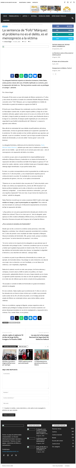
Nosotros (6, 20)
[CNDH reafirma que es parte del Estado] (25, 354)
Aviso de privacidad (58, 466)
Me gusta (69, 26)
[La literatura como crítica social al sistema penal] (31, 440)
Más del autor (23, 346)
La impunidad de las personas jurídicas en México (41, 363)
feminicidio (12, 322)
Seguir (70, 30)
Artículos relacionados (10, 346)
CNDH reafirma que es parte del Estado (25, 362)
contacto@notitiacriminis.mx (10, 451)
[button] (72, 18)
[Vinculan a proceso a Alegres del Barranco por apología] (9, 354)
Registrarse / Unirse (25, 2)
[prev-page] (45, 347)
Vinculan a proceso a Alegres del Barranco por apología (8, 363)
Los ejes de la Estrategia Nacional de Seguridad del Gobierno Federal (39, 337)
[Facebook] (65, 2)
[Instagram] (68, 2)
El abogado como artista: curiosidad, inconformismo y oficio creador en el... (42, 431)
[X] (74, 2)
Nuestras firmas (56, 429)
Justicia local (56, 443)
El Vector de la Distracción (60, 61)
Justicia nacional (57, 434)
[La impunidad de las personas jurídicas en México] (41, 354)
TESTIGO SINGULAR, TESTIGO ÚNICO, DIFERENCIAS (61, 45)
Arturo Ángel (7, 41)
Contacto (35, 2)
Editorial (34, 16)
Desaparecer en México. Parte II (62, 68)
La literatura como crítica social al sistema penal (41, 439)
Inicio (5, 16)
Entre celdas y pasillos (59, 16)
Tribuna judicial (14, 16)
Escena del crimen (44, 16)
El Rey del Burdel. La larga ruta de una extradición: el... (42, 448)
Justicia (25, 16)
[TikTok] (71, 2)
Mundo (54, 437)
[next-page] (48, 347)
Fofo (18, 322)
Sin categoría (56, 446)
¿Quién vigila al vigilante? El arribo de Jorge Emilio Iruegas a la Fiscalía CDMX (12, 337)
